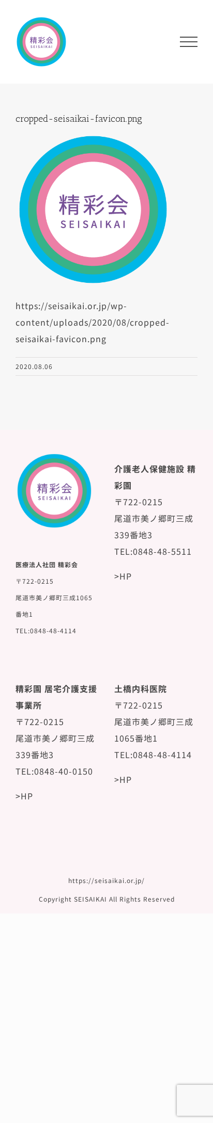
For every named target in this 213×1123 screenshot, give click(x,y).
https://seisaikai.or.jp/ (106, 880)
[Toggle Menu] (188, 42)
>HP (123, 576)
